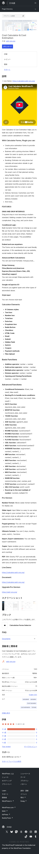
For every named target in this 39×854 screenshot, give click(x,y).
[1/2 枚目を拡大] (16, 604)
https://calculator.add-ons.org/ (23, 81)
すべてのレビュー (30, 747)
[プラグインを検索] (23, 16)
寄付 (23, 798)
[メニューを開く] (36, 3)
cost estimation (25, 707)
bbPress (6, 814)
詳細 (5, 54)
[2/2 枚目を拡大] (34, 604)
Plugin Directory (7, 9)
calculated (26, 699)
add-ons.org (10, 41)
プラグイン (24, 781)
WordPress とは (8, 774)
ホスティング (7, 781)
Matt (5, 811)
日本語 (9, 827)
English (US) (33, 695)
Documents (6, 639)
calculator (33, 699)
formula (34, 707)
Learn (4, 791)
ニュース (5, 777)
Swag (23, 801)
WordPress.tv (8, 801)
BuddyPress (7, 818)
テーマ (22, 777)
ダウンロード (7, 46)
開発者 (4, 798)
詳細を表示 (6, 713)
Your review (6, 747)
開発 (5, 64)
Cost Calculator (31, 703)
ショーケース (25, 774)
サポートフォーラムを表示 (11, 761)
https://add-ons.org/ (9, 592)
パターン (23, 784)
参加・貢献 (24, 791)
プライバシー (7, 784)
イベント (23, 794)
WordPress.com (9, 807)
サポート (7, 70)
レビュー (7, 59)
